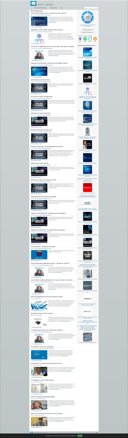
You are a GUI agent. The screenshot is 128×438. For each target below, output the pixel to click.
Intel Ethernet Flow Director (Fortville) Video (40, 113)
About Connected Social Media (40, 7)
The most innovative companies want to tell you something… (74, 3)
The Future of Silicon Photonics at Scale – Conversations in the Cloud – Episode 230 (48, 13)
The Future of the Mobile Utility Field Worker (87, 342)
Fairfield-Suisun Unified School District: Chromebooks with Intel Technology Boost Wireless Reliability (87, 329)
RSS (95, 41)
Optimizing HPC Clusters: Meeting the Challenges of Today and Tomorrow (47, 29)
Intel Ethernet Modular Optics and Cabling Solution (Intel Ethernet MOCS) (47, 146)
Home (31, 8)
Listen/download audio (37, 27)
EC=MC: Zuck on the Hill (87, 181)
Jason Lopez (39, 315)
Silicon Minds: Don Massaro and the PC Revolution (42, 313)
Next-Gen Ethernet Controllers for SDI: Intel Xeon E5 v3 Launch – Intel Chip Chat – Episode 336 (51, 280)
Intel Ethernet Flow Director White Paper (40, 163)
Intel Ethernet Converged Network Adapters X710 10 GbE (43, 180)
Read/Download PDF (36, 160)
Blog (62, 7)
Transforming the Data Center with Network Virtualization (43, 196)
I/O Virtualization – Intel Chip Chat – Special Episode (42, 346)
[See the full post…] (52, 22)
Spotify (85, 41)
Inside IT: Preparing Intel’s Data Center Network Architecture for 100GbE (47, 296)
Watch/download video (37, 93)
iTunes (80, 41)
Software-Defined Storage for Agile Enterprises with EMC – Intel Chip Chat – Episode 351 (50, 263)
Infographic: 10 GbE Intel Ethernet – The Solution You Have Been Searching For (48, 230)
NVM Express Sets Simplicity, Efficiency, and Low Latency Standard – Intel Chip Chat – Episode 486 (52, 46)
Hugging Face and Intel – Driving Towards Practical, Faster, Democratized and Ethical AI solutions (87, 97)
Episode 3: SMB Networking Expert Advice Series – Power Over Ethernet (46, 413)
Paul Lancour (39, 298)
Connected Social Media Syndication (46, 31)
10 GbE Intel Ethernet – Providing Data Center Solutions (43, 246)
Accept (79, 435)
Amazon (90, 41)
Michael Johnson (42, 398)
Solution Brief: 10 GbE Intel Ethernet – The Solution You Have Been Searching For (48, 213)
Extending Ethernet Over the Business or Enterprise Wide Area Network (46, 363)
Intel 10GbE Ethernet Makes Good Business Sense (41, 129)
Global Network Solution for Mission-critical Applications (43, 396)
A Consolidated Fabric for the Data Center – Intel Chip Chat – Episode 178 (47, 330)
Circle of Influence (53, 7)
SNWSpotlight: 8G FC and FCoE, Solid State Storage (42, 380)
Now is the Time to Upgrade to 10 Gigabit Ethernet (41, 96)
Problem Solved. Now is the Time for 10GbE (40, 79)
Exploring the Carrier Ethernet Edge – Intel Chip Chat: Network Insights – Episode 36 (49, 63)
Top (97, 432)
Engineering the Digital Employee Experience (87, 163)
